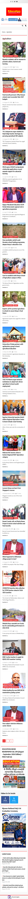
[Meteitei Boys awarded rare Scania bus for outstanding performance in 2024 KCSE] (14, 614)
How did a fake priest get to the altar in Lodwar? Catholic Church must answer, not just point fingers (13, 869)
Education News (8, 56)
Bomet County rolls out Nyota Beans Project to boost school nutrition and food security (13, 523)
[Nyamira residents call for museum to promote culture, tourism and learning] (14, 49)
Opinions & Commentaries (11, 91)
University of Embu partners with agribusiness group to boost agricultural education (12, 346)
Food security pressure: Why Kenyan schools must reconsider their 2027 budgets (13, 97)
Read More (4, 73)
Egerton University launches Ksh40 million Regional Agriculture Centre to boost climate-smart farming (13, 419)
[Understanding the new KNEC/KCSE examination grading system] (14, 680)
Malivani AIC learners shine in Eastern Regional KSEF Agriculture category (13, 455)
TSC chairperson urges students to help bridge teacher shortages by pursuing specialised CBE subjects (12, 133)
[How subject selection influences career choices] (14, 714)
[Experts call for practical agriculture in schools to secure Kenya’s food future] (14, 299)
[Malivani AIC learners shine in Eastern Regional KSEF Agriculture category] (14, 443)
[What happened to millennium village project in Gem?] (14, 547)
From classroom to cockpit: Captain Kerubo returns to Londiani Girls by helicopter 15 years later (13, 878)
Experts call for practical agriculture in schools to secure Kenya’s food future (13, 311)
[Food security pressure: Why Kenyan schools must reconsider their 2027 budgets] (14, 85)
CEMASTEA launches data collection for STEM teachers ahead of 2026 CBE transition (13, 590)
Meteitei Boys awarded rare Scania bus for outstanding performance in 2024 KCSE (13, 625)
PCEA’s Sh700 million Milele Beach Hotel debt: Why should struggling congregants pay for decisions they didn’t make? (14, 860)
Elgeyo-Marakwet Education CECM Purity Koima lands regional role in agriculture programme (13, 207)
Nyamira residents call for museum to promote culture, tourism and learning (14, 61)
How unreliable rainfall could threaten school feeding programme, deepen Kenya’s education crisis (13, 242)
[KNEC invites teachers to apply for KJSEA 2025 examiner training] (14, 647)
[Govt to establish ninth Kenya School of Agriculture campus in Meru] (14, 266)
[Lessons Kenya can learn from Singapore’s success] (14, 478)
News (15, 56)
